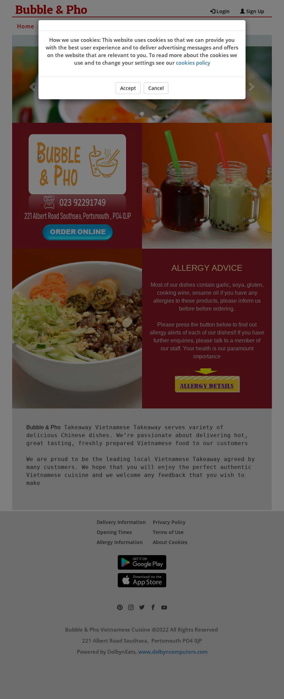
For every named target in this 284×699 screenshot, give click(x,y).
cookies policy (193, 62)
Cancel (156, 88)
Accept (128, 88)
